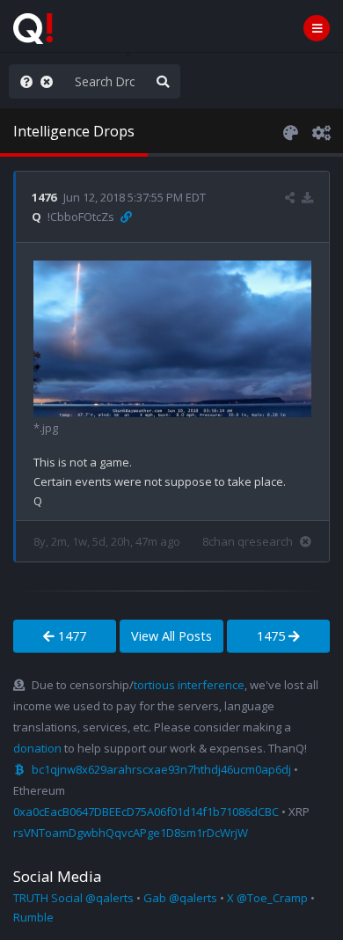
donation (37, 748)
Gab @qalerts (180, 898)
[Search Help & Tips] (23, 81)
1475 (272, 636)
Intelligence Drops (74, 131)
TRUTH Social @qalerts (73, 898)
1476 (44, 197)
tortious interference (189, 685)
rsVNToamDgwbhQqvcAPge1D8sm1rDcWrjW (130, 833)
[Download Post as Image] (307, 197)
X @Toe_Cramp (267, 898)
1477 (70, 636)
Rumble (33, 917)
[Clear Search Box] (50, 81)
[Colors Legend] (290, 131)
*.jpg (45, 428)
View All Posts (171, 636)
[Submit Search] (162, 81)
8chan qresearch (247, 541)
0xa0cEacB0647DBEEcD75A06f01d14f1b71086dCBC (146, 811)
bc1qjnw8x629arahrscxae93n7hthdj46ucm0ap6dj (161, 769)
